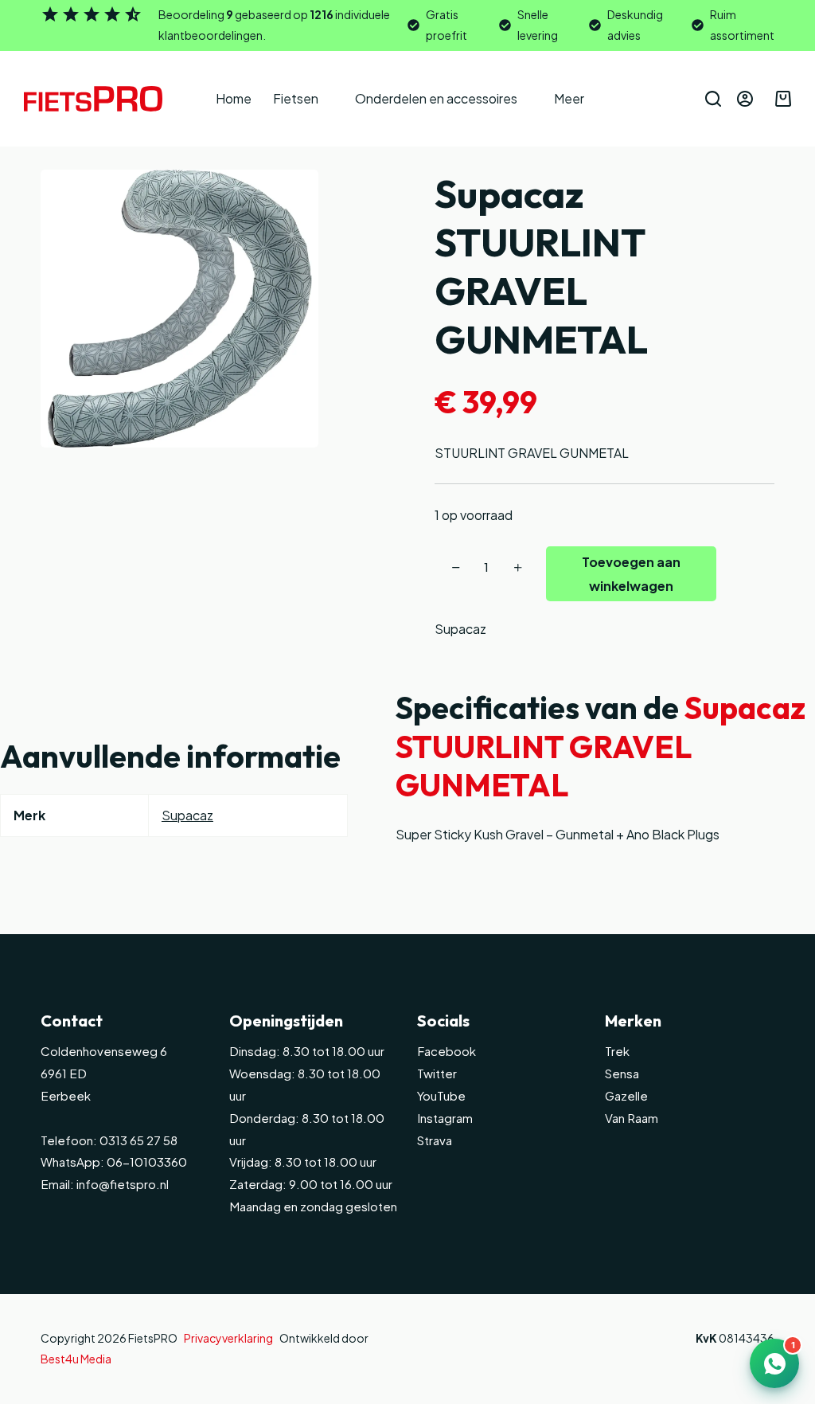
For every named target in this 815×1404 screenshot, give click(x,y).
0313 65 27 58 (137, 1140)
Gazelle (626, 1095)
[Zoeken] (713, 99)
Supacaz (460, 628)
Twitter (437, 1073)
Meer (569, 98)
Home (234, 98)
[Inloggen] (745, 99)
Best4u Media (76, 1358)
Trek (617, 1050)
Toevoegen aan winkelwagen (631, 573)
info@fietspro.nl (121, 1183)
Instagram (445, 1117)
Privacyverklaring (228, 1338)
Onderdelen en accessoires (436, 98)
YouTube (441, 1095)
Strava (434, 1140)
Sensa (622, 1073)
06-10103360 (147, 1161)
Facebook (446, 1050)
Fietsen (295, 98)
